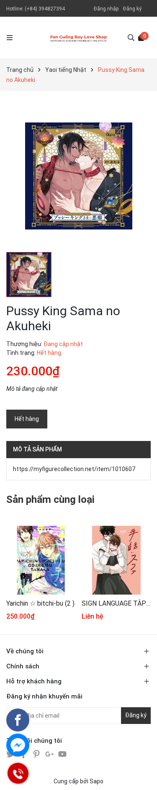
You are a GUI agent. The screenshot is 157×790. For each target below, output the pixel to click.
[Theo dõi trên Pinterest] (37, 753)
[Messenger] (17, 745)
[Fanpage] (17, 719)
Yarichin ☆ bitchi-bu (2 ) (40, 603)
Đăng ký (132, 9)
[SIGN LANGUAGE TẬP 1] (116, 560)
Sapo (96, 781)
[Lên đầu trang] (142, 775)
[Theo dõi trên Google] (50, 753)
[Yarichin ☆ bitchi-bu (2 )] (40, 560)
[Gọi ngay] (17, 773)
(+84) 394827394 (45, 9)
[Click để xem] (78, 176)
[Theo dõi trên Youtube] (62, 753)
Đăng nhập (106, 9)
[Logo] (78, 38)
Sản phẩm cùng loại (50, 499)
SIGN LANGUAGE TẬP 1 (116, 603)
